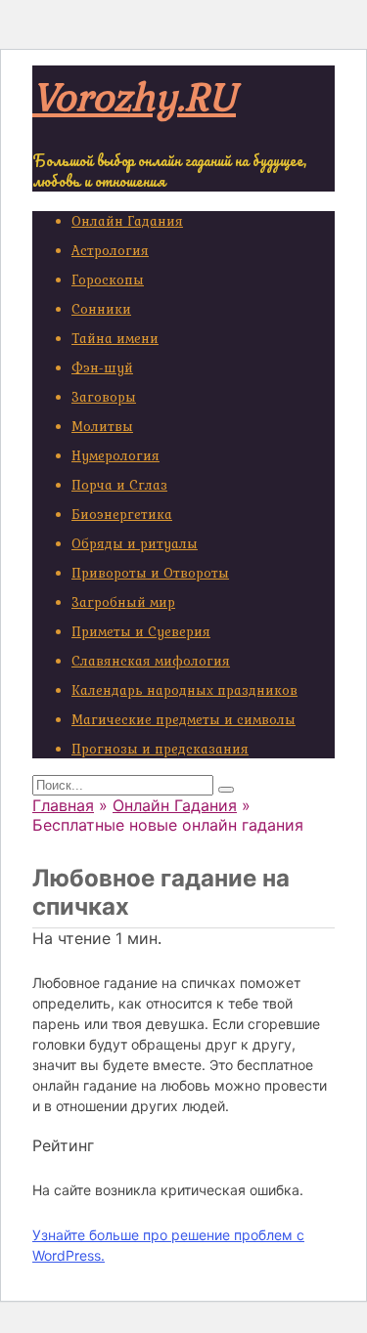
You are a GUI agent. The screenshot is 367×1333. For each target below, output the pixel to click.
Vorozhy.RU (134, 95)
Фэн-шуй (102, 367)
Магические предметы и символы (183, 719)
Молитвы (102, 426)
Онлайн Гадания (127, 221)
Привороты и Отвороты (150, 572)
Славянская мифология (150, 660)
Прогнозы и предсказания (160, 748)
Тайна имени (115, 338)
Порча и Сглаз (119, 484)
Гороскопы (107, 279)
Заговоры (103, 397)
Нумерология (115, 455)
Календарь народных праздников (184, 690)
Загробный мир (123, 602)
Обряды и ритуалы (134, 543)
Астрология (110, 250)
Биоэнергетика (121, 514)
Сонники (101, 309)
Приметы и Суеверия (140, 631)
